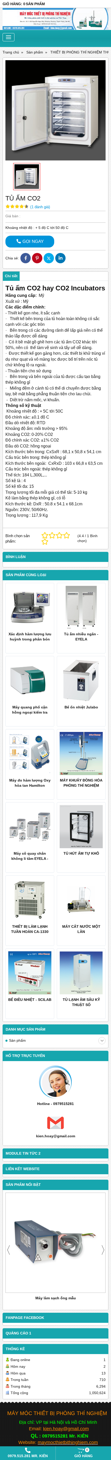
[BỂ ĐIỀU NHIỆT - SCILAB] (29, 972)
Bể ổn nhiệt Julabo (81, 707)
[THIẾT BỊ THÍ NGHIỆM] (55, 19)
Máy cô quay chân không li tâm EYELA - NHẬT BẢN (29, 858)
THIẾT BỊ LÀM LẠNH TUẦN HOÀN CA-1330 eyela (30, 931)
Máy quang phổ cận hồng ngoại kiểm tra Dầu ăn (29, 712)
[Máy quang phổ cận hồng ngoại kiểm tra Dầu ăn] (29, 680)
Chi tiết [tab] (11, 276)
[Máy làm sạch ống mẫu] (55, 1242)
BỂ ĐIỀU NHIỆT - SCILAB (29, 1000)
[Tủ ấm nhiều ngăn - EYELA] (81, 607)
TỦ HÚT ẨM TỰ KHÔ (81, 853)
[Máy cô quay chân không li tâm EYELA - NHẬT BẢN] (29, 826)
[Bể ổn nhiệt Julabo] (81, 680)
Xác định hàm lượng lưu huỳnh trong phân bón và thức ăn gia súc (30, 639)
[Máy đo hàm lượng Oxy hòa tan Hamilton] (29, 753)
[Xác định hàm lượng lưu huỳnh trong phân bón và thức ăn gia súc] (29, 607)
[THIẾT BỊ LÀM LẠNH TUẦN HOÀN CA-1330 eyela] (29, 899)
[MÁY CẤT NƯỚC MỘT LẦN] (81, 899)
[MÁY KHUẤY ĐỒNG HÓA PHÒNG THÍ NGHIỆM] (81, 753)
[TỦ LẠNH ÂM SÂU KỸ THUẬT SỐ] (81, 972)
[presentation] (8, 1250)
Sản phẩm (17, 1040)
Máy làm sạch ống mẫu (55, 1298)
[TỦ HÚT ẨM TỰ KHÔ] (81, 826)
